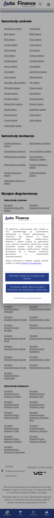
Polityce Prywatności (31, 263)
